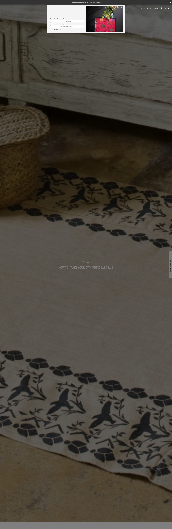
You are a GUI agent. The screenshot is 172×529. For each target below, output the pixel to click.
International (67, 21)
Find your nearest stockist (67, 26)
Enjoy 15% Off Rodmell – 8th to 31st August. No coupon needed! (86, 2)
